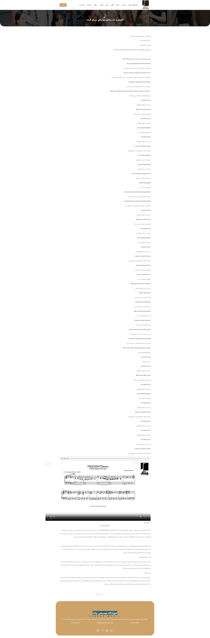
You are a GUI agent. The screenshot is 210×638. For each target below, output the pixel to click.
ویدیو (107, 5)
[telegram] (106, 630)
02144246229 (134, 623)
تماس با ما (81, 5)
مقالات (95, 5)
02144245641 (75, 623)
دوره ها (124, 5)
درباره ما (89, 5)
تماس (63, 5)
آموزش (102, 5)
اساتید (117, 5)
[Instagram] (98, 630)
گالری (112, 5)
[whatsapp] (111, 630)
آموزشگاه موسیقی (132, 5)
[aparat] (102, 630)
